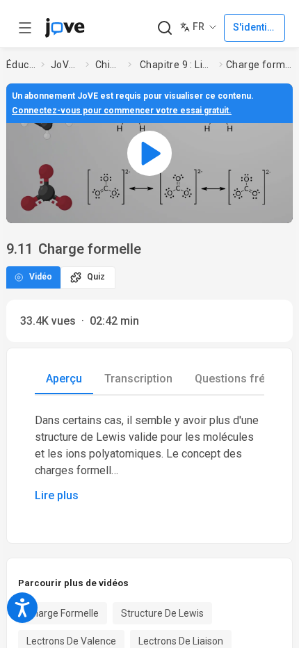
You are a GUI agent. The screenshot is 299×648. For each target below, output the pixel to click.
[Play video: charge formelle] (149, 152)
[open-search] (164, 28)
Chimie (108, 64)
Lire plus (57, 495)
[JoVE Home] (65, 28)
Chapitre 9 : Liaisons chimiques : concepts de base (176, 64)
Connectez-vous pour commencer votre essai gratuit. (122, 110)
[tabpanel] (149, 458)
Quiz (96, 277)
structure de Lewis (162, 613)
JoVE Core (65, 64)
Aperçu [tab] (64, 378)
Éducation (20, 64)
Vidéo (40, 277)
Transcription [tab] (138, 378)
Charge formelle (62, 613)
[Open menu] (25, 28)
